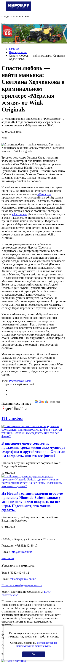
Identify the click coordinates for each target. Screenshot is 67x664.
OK (33, 654)
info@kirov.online (21, 551)
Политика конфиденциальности (21, 585)
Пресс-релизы (18, 52)
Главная (14, 48)
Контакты (7, 558)
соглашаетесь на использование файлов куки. (36, 644)
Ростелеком (16, 380)
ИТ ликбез (12, 418)
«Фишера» (44, 194)
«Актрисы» (19, 214)
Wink (27, 380)
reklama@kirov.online (23, 579)
